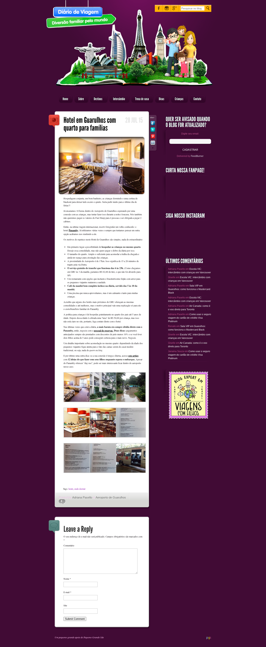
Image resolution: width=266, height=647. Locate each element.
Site (65, 605)
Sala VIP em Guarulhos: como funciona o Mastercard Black (189, 289)
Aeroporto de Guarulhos (111, 497)
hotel (71, 488)
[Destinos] (97, 99)
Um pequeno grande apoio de (69, 637)
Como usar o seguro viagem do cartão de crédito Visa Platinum (189, 318)
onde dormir (79, 488)
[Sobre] (80, 99)
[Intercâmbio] (118, 99)
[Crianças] (178, 99)
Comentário (68, 545)
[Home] (64, 99)
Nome (67, 578)
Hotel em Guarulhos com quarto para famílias (54, 121)
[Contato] (196, 99)
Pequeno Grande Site (94, 637)
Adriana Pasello (82, 497)
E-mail (67, 592)
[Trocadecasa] (141, 99)
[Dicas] (160, 99)
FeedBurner (197, 156)
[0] (60, 501)
